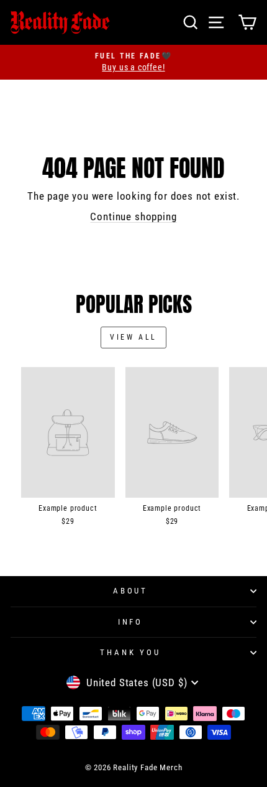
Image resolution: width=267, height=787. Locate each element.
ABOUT (130, 590)
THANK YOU (130, 652)
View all (133, 337)
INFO (130, 621)
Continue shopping (133, 217)
